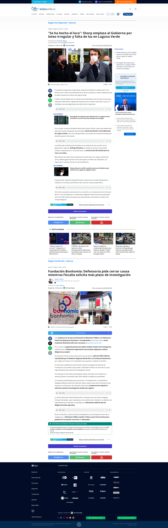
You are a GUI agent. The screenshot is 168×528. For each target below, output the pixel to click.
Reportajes (35, 505)
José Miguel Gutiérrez (67, 43)
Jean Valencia (60, 285)
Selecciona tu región (40, 2)
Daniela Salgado (62, 41)
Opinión (82, 14)
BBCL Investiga (90, 14)
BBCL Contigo (100, 14)
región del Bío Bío (95, 343)
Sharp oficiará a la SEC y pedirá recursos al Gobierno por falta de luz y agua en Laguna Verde (89, 169)
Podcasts (34, 14)
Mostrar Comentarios (80, 211)
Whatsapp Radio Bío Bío (128, 518)
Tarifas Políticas (36, 517)
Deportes (66, 14)
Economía (59, 14)
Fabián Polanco (59, 279)
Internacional (50, 14)
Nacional (41, 14)
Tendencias (74, 14)
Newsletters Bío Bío (87, 2)
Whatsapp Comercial (97, 517)
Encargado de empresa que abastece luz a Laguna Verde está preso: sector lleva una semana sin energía (90, 117)
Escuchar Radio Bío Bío (126, 2)
